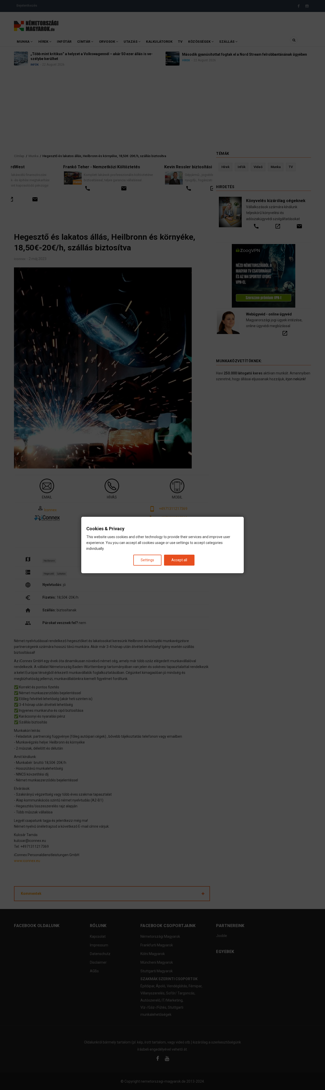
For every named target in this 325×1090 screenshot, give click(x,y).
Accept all (179, 560)
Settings (147, 560)
